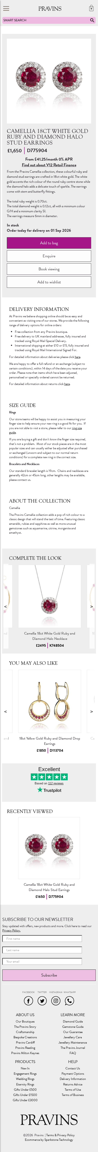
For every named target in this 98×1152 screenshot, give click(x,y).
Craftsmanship (25, 1032)
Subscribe (49, 975)
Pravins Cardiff (25, 1042)
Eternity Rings (25, 1084)
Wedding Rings (25, 1079)
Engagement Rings (25, 1073)
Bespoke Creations (25, 1037)
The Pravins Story (25, 1027)
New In (25, 1068)
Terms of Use (73, 1089)
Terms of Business (73, 1095)
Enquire (49, 256)
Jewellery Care (73, 1037)
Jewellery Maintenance (73, 1042)
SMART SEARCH (14, 20)
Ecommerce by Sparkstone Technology (49, 1140)
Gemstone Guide (72, 1027)
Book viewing (49, 269)
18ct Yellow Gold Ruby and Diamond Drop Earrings (49, 741)
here (77, 357)
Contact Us (72, 1068)
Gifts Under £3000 (25, 1100)
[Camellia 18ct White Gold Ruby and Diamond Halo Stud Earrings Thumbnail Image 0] (49, 81)
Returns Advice (72, 1084)
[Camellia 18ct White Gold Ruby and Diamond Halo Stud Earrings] (49, 848)
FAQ (73, 1053)
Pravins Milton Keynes (25, 1053)
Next (92, 606)
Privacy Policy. (11, 930)
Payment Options (73, 1073)
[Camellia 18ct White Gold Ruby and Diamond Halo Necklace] (49, 596)
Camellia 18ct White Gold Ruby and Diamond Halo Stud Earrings (49, 887)
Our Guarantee (73, 1032)
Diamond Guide (73, 1021)
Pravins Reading (25, 1048)
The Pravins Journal (73, 1048)
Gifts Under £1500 (25, 1095)
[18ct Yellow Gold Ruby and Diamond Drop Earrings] (49, 701)
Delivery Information (73, 1079)
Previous (5, 606)
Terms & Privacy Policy (60, 1135)
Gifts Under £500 (25, 1089)
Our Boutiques (25, 1021)
